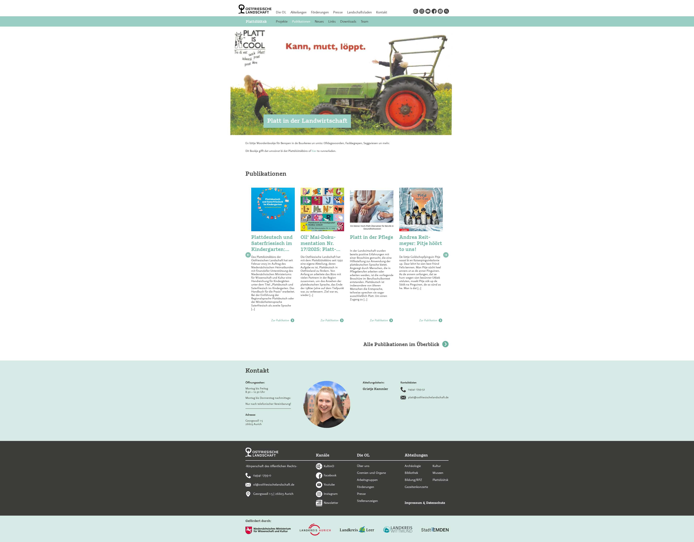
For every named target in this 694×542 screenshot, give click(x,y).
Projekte (282, 22)
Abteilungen (298, 12)
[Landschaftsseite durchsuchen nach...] (446, 12)
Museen (437, 473)
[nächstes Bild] (446, 255)
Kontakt (381, 12)
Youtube (329, 484)
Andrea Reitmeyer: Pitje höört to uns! (420, 243)
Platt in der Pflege (371, 237)
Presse (338, 12)
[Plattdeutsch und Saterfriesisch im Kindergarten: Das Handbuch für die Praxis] (273, 209)
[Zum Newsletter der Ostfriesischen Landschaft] (440, 12)
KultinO (329, 466)
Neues (319, 22)
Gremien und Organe (371, 473)
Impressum (413, 503)
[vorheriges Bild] (248, 255)
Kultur (436, 466)
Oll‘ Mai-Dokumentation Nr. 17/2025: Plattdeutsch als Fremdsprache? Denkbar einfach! (321, 243)
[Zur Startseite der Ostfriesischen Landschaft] (255, 9)
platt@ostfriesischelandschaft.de (428, 397)
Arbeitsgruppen (367, 480)
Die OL (281, 12)
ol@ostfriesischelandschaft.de (273, 484)
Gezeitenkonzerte (416, 487)
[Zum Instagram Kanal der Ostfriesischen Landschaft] (421, 12)
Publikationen (301, 22)
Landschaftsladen (359, 12)
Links (332, 22)
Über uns (363, 466)
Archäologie (413, 466)
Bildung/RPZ (413, 480)
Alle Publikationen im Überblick (401, 344)
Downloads (348, 22)
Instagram (331, 493)
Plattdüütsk (256, 21)
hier (314, 151)
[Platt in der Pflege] (371, 209)
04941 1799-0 (262, 475)
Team (364, 22)
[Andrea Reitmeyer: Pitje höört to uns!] (421, 209)
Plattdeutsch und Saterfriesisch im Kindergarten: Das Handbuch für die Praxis (272, 243)
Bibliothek (411, 473)
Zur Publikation (280, 320)
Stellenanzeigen (367, 501)
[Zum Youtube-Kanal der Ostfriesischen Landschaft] (427, 12)
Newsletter (331, 503)
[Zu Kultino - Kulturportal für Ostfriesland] (415, 12)
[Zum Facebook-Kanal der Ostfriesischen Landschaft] (434, 12)
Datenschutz (435, 503)
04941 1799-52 (416, 389)
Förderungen (320, 12)
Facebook (330, 475)
